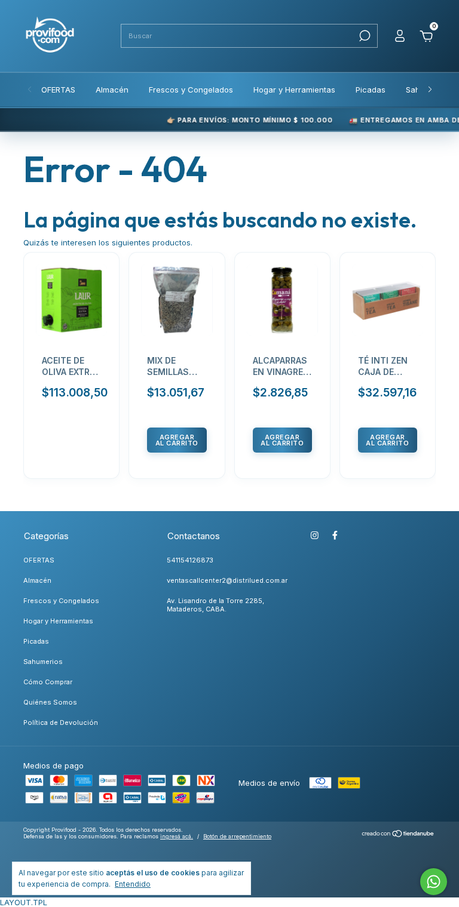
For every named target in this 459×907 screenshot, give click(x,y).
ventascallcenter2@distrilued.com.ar (227, 580)
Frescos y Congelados (191, 89)
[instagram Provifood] (314, 535)
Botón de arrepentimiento (237, 836)
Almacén (112, 89)
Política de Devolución (60, 722)
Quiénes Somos (50, 702)
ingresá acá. (176, 836)
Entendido (133, 884)
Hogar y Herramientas (294, 89)
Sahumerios (43, 661)
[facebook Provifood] (335, 535)
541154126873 (190, 560)
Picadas (370, 89)
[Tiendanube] (398, 835)
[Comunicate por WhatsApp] (433, 881)
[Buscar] (364, 36)
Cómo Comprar (47, 682)
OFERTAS (58, 89)
